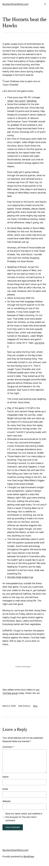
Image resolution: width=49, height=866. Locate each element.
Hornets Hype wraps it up (20, 577)
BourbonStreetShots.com (15, 4)
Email (5, 789)
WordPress (28, 856)
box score (20, 101)
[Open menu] (45, 4)
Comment (8, 747)
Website (6, 801)
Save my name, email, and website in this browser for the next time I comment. (23, 817)
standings (32, 101)
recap (10, 101)
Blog (35, 706)
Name (5, 777)
